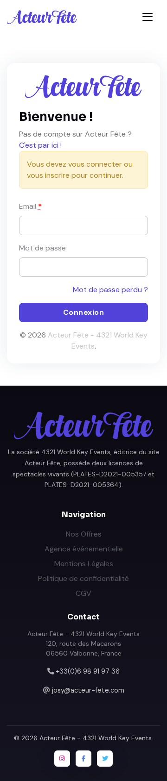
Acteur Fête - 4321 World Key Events (95, 738)
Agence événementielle (84, 549)
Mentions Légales (83, 564)
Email (30, 206)
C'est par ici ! (40, 145)
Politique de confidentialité (83, 578)
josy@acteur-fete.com (88, 690)
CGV (83, 593)
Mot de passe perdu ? (110, 289)
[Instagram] (62, 758)
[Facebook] (83, 758)
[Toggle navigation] (147, 17)
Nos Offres (84, 534)
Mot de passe (42, 248)
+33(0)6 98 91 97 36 (88, 671)
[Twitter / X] (105, 758)
